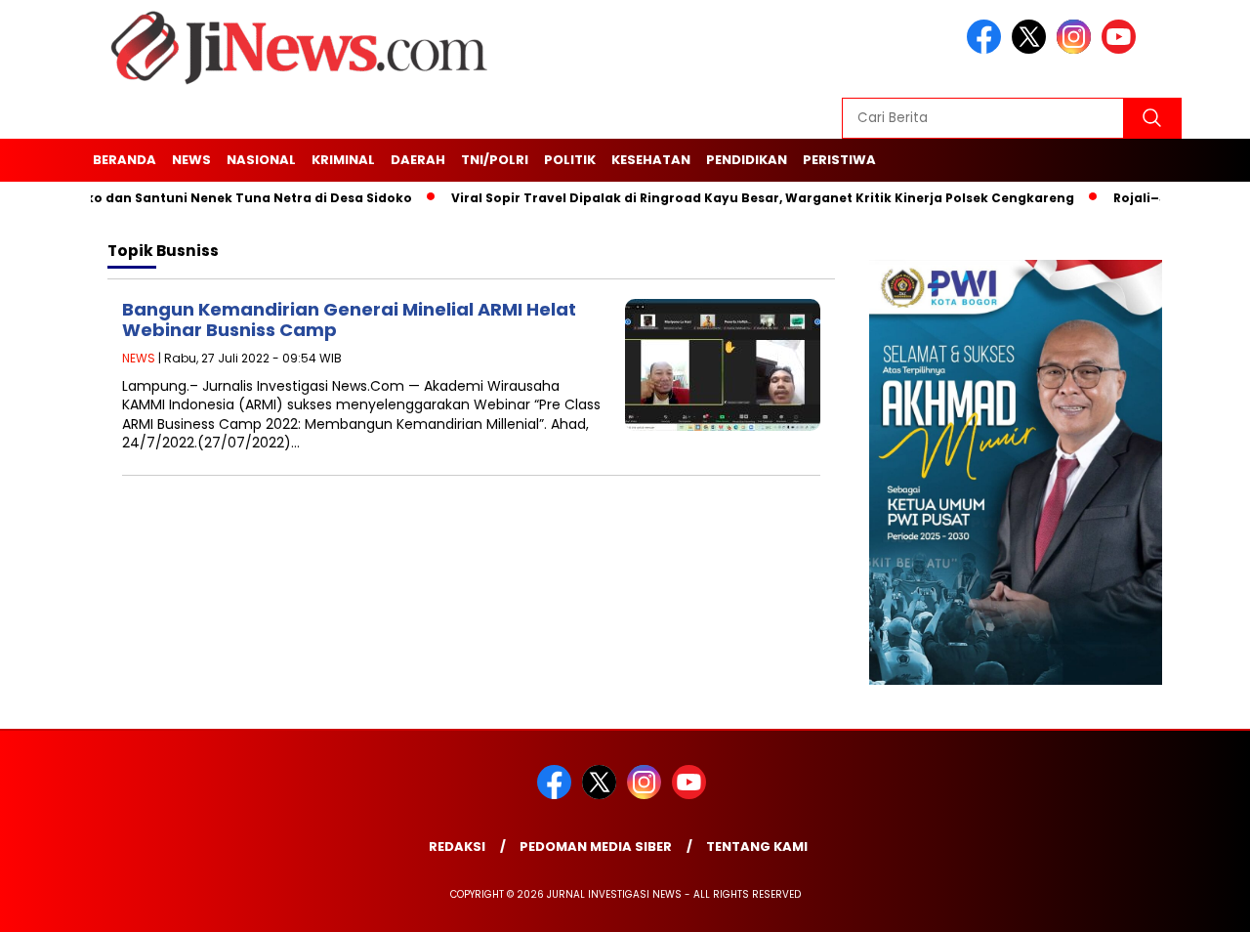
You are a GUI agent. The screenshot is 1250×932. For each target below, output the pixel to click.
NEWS (191, 159)
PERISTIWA (839, 159)
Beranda (124, 159)
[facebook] (987, 49)
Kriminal (343, 159)
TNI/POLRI (494, 159)
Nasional (261, 159)
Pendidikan (746, 159)
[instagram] (1077, 49)
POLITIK (570, 159)
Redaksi (457, 846)
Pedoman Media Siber (596, 846)
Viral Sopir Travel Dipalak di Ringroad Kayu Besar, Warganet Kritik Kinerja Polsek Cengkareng (744, 198)
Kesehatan (650, 159)
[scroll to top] (1196, 904)
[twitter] (1032, 49)
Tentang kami (757, 846)
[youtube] (1122, 49)
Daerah (418, 159)
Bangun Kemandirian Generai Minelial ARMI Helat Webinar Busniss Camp (349, 320)
